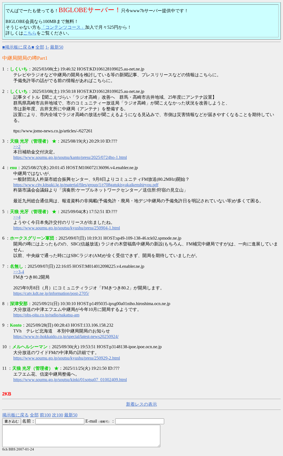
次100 (57, 415)
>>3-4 (18, 271)
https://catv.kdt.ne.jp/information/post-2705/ (51, 293)
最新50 (56, 47)
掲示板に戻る (15, 415)
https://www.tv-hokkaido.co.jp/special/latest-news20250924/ (66, 336)
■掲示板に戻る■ (18, 47)
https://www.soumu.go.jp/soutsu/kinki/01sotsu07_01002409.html (70, 379)
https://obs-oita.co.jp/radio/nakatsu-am (46, 315)
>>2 (16, 146)
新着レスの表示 (141, 404)
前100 (45, 415)
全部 (39, 47)
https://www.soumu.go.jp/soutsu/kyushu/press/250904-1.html (66, 228)
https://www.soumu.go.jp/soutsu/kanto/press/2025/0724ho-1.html (70, 157)
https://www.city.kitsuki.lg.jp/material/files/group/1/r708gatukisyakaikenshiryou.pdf (85, 184)
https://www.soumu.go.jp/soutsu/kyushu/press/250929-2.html (66, 358)
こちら (29, 33)
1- (47, 47)
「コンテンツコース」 (63, 27)
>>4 (16, 217)
